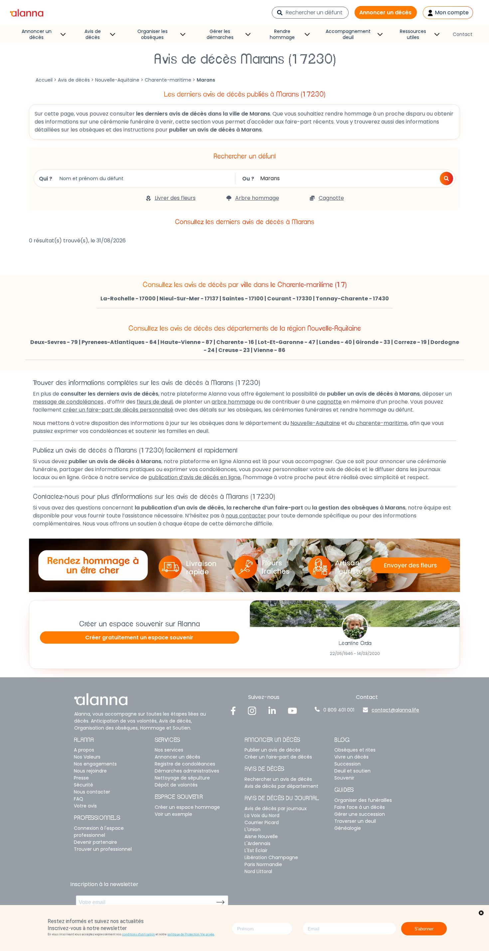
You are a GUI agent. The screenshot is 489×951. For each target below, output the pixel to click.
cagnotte (329, 402)
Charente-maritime (168, 80)
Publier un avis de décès (272, 750)
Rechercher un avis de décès (278, 779)
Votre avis (85, 805)
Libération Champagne (271, 857)
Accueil (44, 80)
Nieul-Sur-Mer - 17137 (189, 298)
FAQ (78, 798)
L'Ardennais (257, 843)
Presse (81, 778)
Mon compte (451, 12)
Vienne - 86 (269, 350)
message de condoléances (68, 402)
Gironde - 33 (373, 342)
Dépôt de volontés (176, 785)
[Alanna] (26, 12)
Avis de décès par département (281, 786)
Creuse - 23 (234, 350)
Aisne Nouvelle (261, 836)
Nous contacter (92, 792)
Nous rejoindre (90, 771)
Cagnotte (331, 198)
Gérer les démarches (220, 34)
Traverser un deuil (355, 821)
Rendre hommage (282, 34)
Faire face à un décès (359, 807)
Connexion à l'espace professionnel (99, 831)
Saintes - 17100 (242, 298)
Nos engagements (95, 764)
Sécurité (83, 785)
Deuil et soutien (352, 771)
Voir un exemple (173, 814)
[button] (446, 178)
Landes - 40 (335, 342)
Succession (347, 764)
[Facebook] (233, 710)
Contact (462, 34)
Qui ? (45, 178)
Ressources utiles (413, 34)
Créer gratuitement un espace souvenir (139, 637)
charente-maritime (382, 423)
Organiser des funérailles (363, 800)
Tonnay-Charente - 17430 (352, 298)
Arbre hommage (257, 198)
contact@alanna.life (395, 710)
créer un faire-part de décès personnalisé (118, 410)
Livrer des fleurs (175, 198)
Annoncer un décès (385, 12)
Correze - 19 (410, 342)
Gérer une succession (359, 814)
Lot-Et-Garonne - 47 (286, 342)
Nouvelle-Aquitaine (117, 80)
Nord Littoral (258, 871)
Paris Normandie (263, 864)
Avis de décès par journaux (275, 808)
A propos (84, 750)
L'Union (252, 829)
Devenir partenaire (95, 842)
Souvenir (344, 778)
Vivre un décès (351, 757)
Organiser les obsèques (152, 34)
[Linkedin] (272, 710)
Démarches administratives (187, 771)
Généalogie (347, 828)
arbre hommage (233, 402)
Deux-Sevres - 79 (54, 342)
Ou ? (248, 178)
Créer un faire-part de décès (278, 757)
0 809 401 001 (338, 710)
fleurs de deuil (155, 402)
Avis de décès (92, 34)
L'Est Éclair (255, 850)
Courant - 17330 (289, 298)
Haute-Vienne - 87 (186, 342)
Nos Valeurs (87, 757)
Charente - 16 (235, 342)
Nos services (169, 750)
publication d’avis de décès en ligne (194, 477)
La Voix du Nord (261, 815)
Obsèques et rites (355, 750)
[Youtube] (292, 710)
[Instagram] (252, 710)
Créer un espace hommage (187, 807)
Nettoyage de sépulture (182, 778)
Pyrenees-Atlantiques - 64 (119, 342)
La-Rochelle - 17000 (128, 298)
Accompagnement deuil (348, 34)
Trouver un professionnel (103, 849)
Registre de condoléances (185, 764)
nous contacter (246, 515)
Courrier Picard (261, 822)
